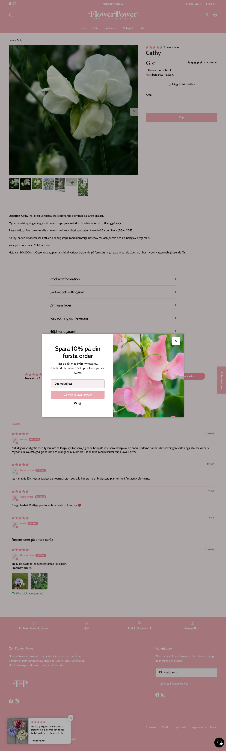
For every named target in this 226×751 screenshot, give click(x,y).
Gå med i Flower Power (78, 394)
